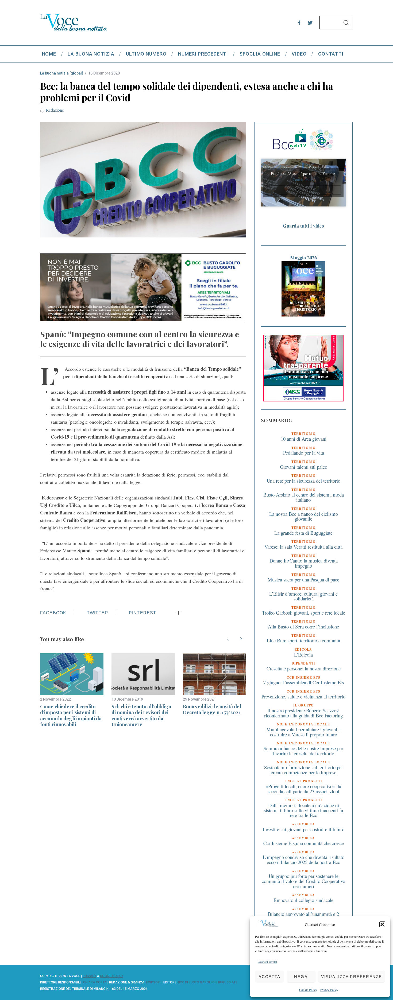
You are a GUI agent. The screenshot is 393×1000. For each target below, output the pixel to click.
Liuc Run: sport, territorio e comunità (303, 640)
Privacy (89, 976)
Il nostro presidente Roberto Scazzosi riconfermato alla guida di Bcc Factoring (303, 713)
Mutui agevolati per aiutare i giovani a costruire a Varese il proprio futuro (303, 732)
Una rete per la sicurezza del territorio (303, 480)
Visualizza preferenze (351, 976)
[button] (382, 924)
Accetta (269, 976)
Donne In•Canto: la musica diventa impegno (303, 563)
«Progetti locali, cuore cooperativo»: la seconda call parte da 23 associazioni (303, 789)
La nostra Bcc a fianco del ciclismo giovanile (303, 516)
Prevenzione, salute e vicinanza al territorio (303, 696)
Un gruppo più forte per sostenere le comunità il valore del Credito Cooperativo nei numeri (303, 881)
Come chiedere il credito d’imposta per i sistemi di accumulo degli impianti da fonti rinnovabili (71, 715)
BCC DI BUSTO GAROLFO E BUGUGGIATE (207, 982)
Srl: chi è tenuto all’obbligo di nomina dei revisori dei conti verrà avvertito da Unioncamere (141, 715)
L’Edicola (303, 654)
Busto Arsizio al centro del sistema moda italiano (303, 497)
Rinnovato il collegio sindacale (303, 900)
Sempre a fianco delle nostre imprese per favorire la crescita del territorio (303, 751)
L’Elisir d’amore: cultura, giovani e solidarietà (303, 596)
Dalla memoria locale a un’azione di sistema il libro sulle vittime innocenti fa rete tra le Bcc (303, 810)
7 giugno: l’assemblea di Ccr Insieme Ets (303, 682)
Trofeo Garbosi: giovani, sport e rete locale (303, 612)
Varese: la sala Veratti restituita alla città (303, 546)
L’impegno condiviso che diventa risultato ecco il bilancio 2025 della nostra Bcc (303, 859)
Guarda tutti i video (303, 225)
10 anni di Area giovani (303, 438)
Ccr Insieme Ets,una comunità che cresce (303, 843)
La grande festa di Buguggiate (303, 532)
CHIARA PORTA (95, 982)
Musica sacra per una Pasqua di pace (303, 579)
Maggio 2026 (303, 257)
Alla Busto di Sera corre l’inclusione (303, 626)
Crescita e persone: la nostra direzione (304, 668)
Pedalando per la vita (303, 452)
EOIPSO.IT (153, 982)
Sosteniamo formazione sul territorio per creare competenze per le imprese (303, 770)
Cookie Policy (308, 989)
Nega (301, 976)
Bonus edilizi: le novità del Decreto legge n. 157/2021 (212, 709)
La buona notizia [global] (61, 73)
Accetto (303, 190)
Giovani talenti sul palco (303, 466)
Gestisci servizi (267, 961)
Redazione (55, 110)
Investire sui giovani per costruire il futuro (303, 829)
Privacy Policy (329, 989)
